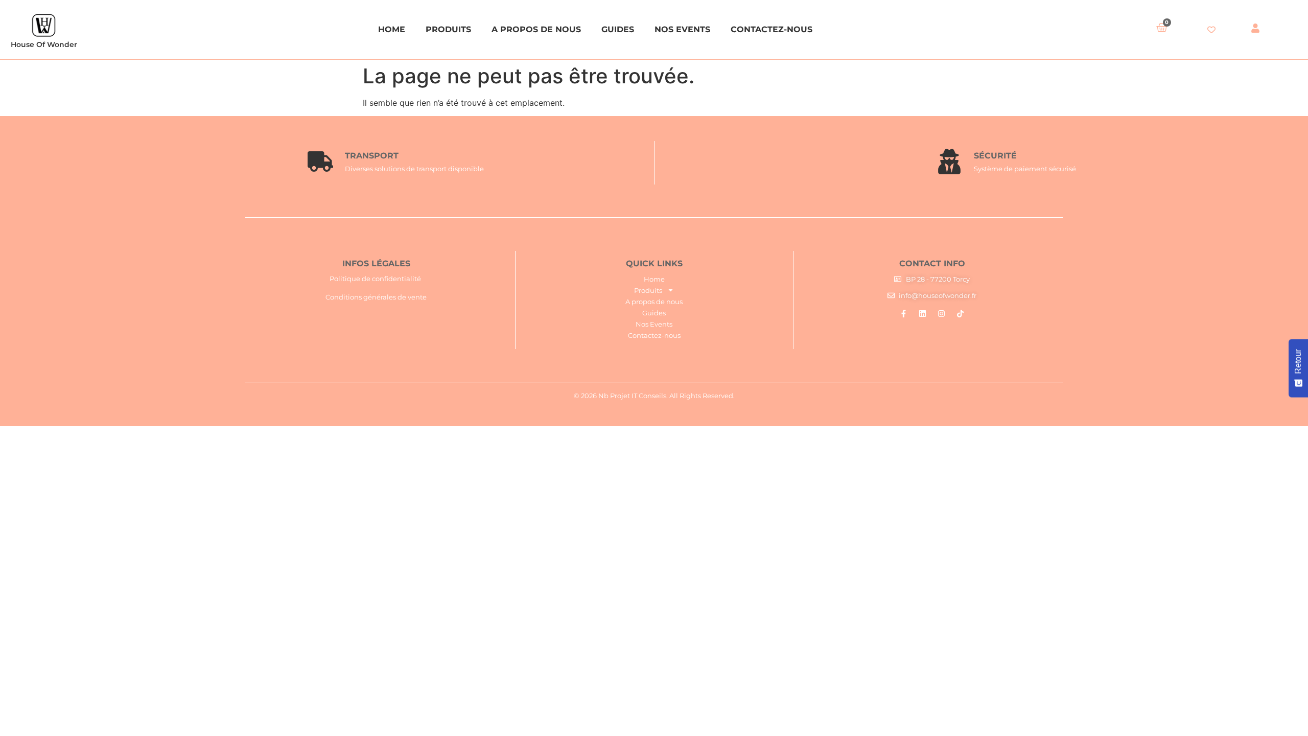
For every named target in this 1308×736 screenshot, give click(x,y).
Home (391, 29)
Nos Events (682, 29)
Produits (448, 29)
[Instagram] (941, 313)
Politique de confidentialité (375, 278)
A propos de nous (536, 29)
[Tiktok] (960, 313)
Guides (617, 29)
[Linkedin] (922, 313)
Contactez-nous (771, 29)
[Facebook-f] (903, 313)
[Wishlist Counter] (1211, 30)
